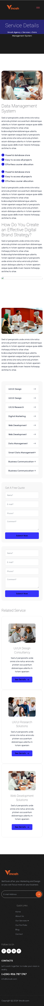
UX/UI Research (16, 407)
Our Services (21, 920)
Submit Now (22, 535)
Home (18, 912)
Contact (19, 934)
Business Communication (20, 461)
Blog (17, 929)
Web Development (17, 425)
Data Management (18, 443)
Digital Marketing (17, 416)
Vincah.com (24, 1000)
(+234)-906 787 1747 (14, 974)
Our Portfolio (21, 925)
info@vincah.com (9, 979)
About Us (19, 916)
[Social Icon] (3, 951)
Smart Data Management (21, 452)
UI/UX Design (15, 389)
